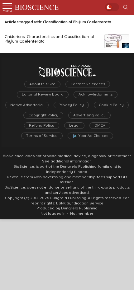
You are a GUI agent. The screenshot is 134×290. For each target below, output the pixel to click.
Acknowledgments (95, 94)
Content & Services (87, 84)
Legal (74, 125)
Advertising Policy (89, 115)
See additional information (67, 161)
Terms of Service (42, 135)
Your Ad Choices (93, 135)
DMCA (99, 125)
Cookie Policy (111, 105)
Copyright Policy (43, 115)
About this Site (42, 84)
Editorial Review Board (43, 94)
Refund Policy (41, 125)
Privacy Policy (71, 105)
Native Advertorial (27, 105)
